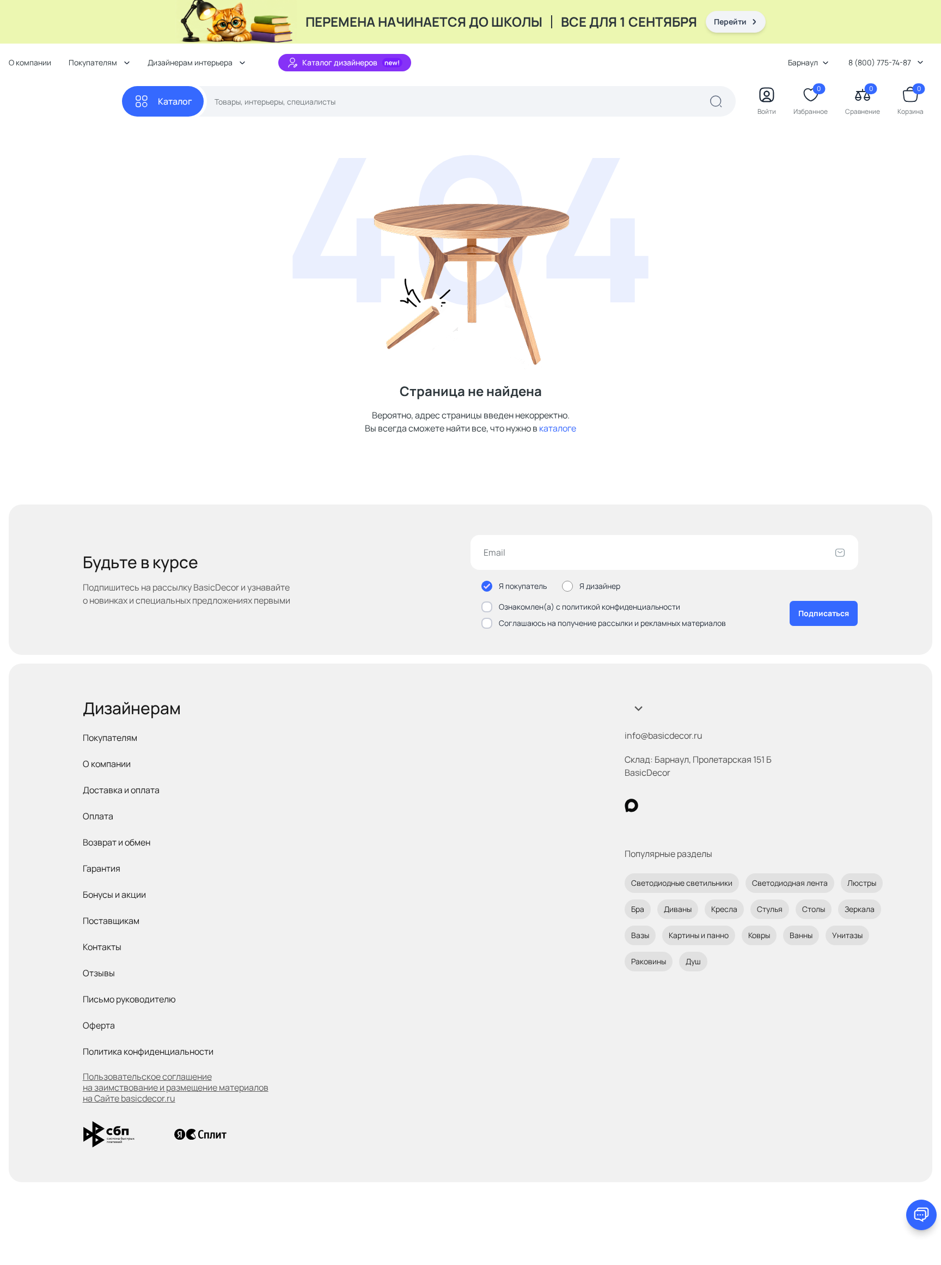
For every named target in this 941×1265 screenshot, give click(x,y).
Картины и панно (699, 935)
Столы (813, 909)
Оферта (99, 1025)
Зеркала (860, 909)
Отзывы (99, 973)
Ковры (759, 935)
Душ (693, 961)
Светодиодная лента (790, 883)
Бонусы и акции (114, 895)
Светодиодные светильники (681, 883)
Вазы (640, 935)
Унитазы (847, 935)
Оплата (98, 816)
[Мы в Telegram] (721, 805)
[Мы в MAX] (631, 805)
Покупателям (110, 738)
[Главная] (65, 102)
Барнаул (803, 62)
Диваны (678, 909)
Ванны (801, 935)
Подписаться (823, 613)
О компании (30, 62)
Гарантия (101, 868)
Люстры (861, 883)
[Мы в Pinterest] (654, 805)
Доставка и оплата (121, 790)
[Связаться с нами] (921, 1215)
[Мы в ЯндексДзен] (698, 805)
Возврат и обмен (116, 842)
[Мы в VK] (676, 805)
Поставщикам (111, 921)
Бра (637, 909)
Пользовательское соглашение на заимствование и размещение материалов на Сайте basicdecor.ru (175, 1087)
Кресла (724, 909)
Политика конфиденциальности (148, 1051)
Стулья (770, 909)
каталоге (557, 428)
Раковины (648, 961)
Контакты (102, 947)
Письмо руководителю (129, 999)
